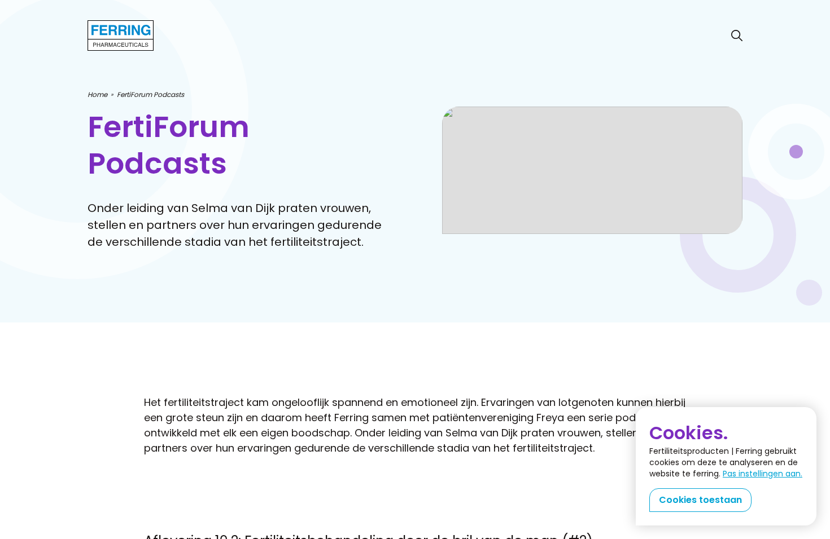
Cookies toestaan (700, 499)
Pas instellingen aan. (762, 473)
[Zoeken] (736, 35)
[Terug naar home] (121, 35)
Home (97, 94)
